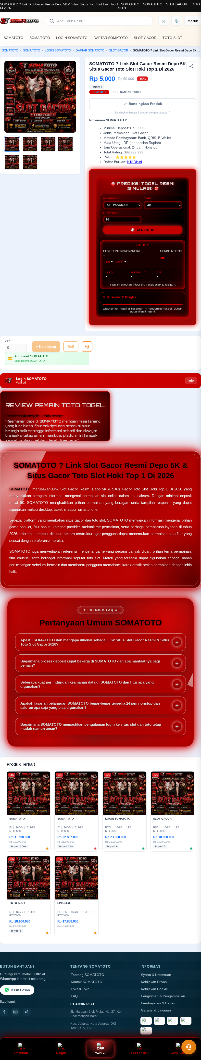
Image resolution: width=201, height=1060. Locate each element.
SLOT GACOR (176, 4)
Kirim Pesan (20, 990)
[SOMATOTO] (19, 21)
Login (61, 1053)
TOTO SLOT (172, 38)
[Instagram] (15, 1012)
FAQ (74, 996)
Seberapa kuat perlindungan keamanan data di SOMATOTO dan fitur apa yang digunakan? (87, 684)
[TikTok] (27, 1012)
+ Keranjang (46, 347)
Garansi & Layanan (156, 1010)
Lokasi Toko (80, 989)
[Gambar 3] (48, 144)
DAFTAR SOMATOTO (111, 38)
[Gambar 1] (12, 144)
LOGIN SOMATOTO (72, 38)
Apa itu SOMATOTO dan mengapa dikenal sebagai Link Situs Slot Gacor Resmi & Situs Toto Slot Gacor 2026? (94, 642)
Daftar (101, 1053)
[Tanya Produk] (87, 346)
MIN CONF (110, 213)
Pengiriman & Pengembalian (163, 996)
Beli (71, 347)
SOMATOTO (130, 4)
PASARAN (111, 198)
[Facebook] (4, 1012)
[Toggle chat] (188, 1047)
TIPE (147, 198)
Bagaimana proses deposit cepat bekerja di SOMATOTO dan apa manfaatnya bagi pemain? (90, 663)
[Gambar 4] (65, 144)
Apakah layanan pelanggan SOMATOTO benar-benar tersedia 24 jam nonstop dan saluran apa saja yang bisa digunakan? (90, 705)
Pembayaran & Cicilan (158, 1003)
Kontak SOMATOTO (86, 982)
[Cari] (51, 20)
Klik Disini (134, 162)
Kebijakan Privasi (154, 982)
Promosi (21, 1053)
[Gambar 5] (12, 162)
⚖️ (177, 21)
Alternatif (140, 1053)
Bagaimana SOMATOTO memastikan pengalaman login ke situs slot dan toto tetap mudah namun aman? (90, 726)
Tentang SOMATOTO (87, 975)
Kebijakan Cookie (154, 989)
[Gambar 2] (30, 144)
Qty (7, 340)
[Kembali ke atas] (190, 1035)
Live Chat (179, 1053)
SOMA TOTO (152, 4)
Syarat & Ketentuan (156, 975)
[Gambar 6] (30, 162)
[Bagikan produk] (191, 66)
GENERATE (142, 230)
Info (191, 380)
